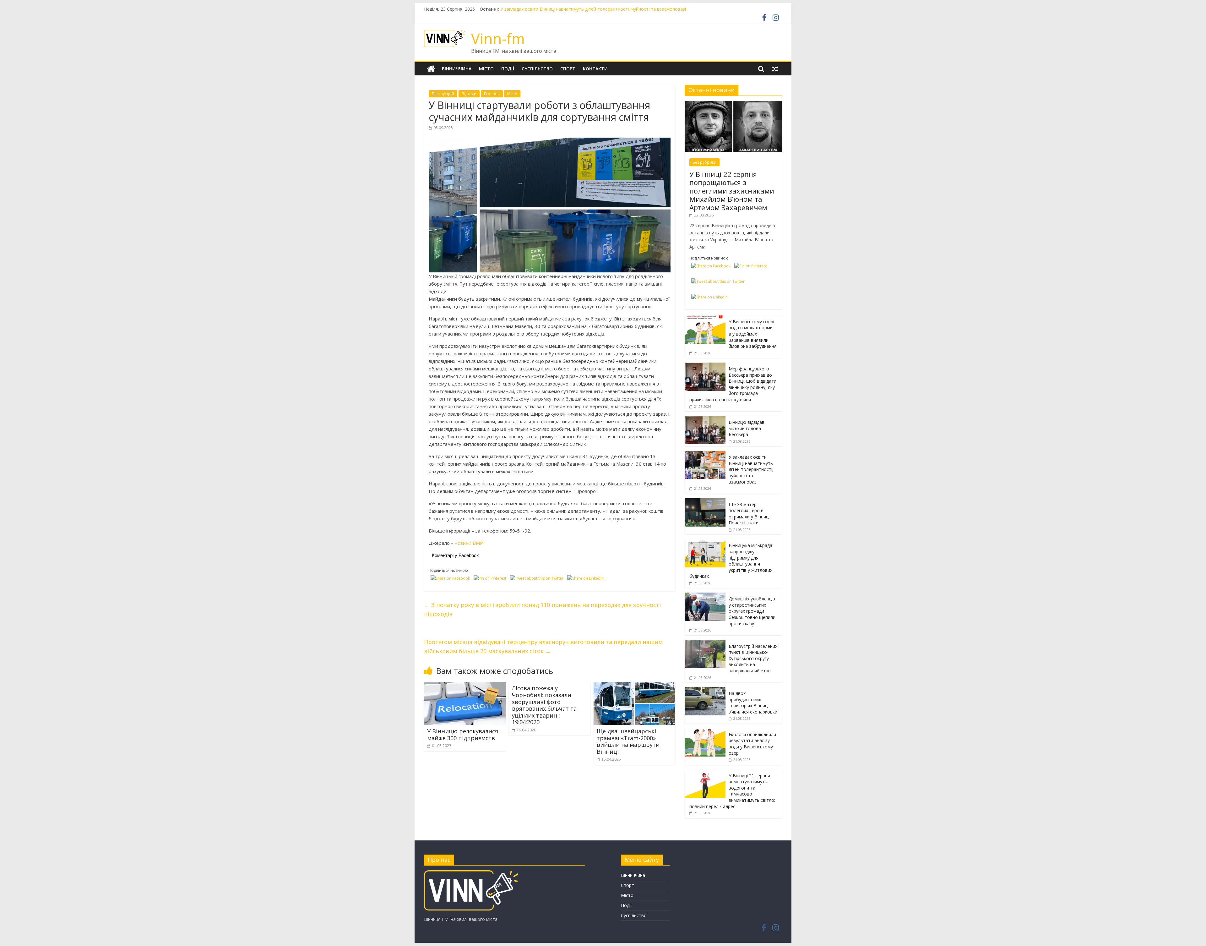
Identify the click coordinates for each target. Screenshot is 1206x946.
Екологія (492, 93)
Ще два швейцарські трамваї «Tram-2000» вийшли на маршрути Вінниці (628, 741)
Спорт (567, 69)
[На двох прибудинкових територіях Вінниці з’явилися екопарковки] (705, 690)
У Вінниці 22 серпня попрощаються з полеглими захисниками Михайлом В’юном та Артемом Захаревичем (731, 190)
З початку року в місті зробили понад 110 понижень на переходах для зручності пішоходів (542, 609)
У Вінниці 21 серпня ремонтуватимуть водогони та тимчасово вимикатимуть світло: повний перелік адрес (732, 791)
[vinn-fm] (471, 873)
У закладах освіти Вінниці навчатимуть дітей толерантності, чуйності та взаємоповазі (751, 469)
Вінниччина (456, 69)
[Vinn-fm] (431, 68)
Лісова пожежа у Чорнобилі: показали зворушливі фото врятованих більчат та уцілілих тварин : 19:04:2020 (544, 705)
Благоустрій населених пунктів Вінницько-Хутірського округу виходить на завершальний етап (753, 658)
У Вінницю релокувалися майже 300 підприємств (462, 734)
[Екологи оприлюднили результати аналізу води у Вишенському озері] (705, 732)
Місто (486, 69)
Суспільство (537, 69)
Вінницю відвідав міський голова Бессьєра (545, 9)
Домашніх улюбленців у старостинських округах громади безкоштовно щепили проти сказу (752, 611)
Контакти (595, 69)
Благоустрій (443, 93)
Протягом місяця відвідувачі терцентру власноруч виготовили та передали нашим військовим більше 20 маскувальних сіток (543, 646)
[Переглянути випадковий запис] (775, 68)
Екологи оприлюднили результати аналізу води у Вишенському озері (752, 743)
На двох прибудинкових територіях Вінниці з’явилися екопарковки (753, 702)
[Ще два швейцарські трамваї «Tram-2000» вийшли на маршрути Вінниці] (634, 685)
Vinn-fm (498, 38)
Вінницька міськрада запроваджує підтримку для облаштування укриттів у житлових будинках (730, 560)
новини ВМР (469, 543)
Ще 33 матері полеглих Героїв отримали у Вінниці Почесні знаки (749, 513)
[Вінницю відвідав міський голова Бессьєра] (705, 419)
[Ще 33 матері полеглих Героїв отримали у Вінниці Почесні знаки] (705, 502)
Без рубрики (704, 162)
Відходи (469, 93)
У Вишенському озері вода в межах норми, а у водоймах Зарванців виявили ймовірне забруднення (753, 334)
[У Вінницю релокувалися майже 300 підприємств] (465, 685)
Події (507, 69)
